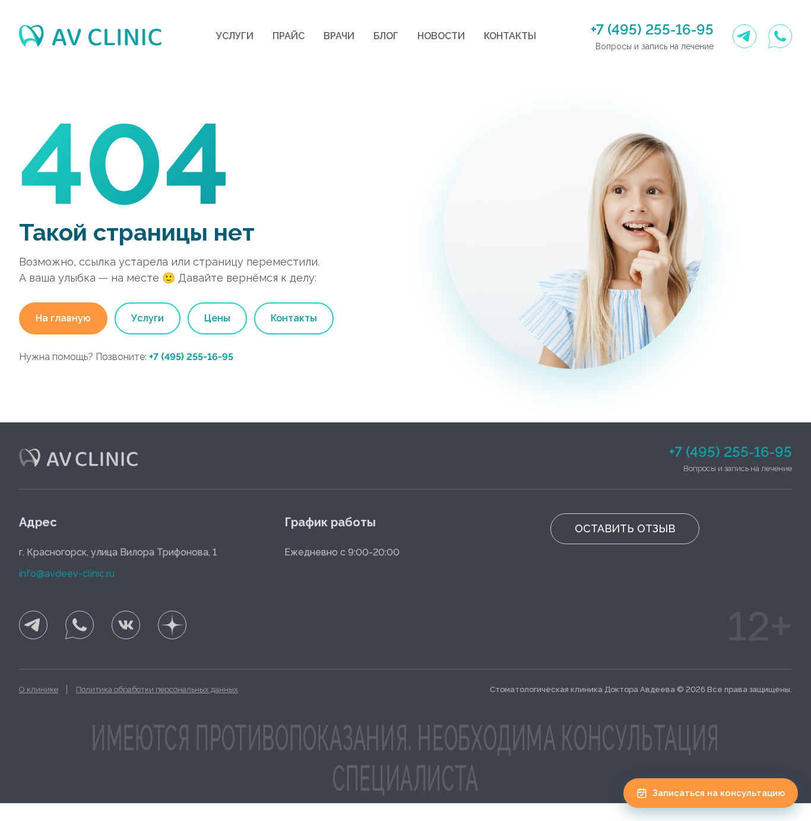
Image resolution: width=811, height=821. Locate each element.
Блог (385, 36)
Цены (217, 318)
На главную (63, 318)
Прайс (289, 36)
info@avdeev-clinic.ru (67, 573)
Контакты (510, 36)
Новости (441, 36)
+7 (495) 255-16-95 (652, 29)
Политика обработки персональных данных (157, 689)
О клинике (38, 689)
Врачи (339, 36)
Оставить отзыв (625, 528)
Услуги (235, 36)
